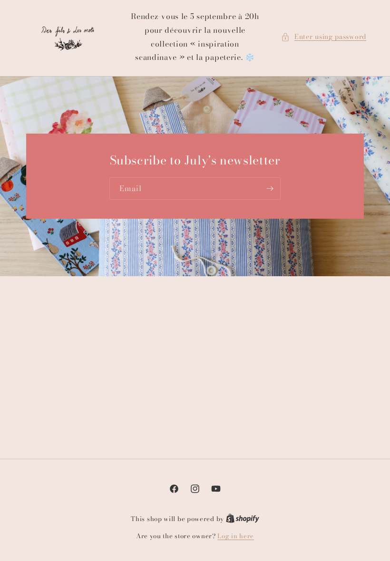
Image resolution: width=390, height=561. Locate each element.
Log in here (235, 536)
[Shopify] (242, 518)
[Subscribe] (269, 189)
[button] (323, 37)
